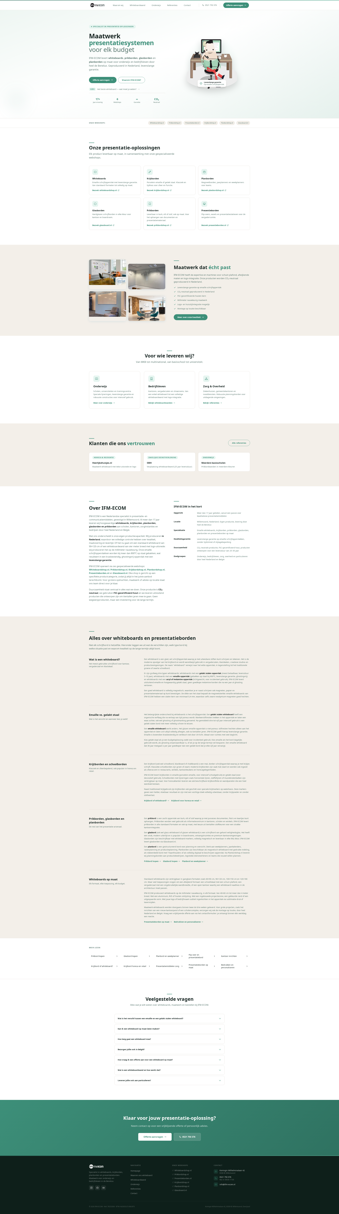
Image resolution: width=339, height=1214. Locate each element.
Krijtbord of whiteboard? (155, 800)
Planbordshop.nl (227, 123)
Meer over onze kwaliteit (189, 317)
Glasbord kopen (170, 861)
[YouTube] (103, 1187)
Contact (187, 5)
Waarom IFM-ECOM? (131, 80)
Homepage (135, 1171)
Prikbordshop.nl (174, 123)
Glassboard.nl (243, 123)
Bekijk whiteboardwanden (160, 403)
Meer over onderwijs (102, 403)
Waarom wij (118, 5)
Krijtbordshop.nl (210, 123)
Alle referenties (239, 443)
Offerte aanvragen (234, 5)
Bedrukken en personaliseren (187, 922)
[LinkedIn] (91, 1187)
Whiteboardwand (137, 5)
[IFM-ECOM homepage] (97, 5)
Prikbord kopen (151, 861)
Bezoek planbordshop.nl (212, 190)
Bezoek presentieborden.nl (213, 225)
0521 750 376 (188, 1136)
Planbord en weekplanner (194, 861)
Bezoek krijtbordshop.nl (158, 190)
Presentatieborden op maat (156, 922)
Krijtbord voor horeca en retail (185, 800)
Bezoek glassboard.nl (102, 225)
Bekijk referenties (211, 403)
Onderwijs (156, 5)
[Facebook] (97, 1187)
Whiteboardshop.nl (157, 123)
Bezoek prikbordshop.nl (158, 225)
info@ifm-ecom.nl (227, 1184)
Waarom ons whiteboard (141, 1175)
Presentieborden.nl (192, 123)
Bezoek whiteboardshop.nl (104, 190)
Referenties (172, 5)
